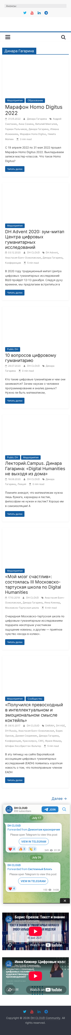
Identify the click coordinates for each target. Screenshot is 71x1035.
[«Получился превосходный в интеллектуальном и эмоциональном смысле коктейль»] (35, 658)
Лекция (22, 484)
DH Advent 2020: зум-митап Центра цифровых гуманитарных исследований (34, 239)
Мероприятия (15, 100)
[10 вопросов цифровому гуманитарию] (35, 309)
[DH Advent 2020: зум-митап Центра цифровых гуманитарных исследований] (35, 185)
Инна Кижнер (52, 602)
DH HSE (60, 725)
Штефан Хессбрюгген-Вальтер (23, 745)
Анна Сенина (26, 123)
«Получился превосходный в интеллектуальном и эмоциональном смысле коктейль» (34, 712)
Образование (35, 100)
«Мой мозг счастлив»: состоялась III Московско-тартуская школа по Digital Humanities (33, 584)
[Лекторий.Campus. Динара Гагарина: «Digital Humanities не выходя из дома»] (35, 417)
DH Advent (52, 252)
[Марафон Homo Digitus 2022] (35, 60)
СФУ (40, 740)
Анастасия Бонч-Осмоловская (23, 257)
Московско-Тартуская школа (22, 607)
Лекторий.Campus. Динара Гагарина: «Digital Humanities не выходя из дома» (35, 468)
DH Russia (11, 730)
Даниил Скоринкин (26, 735)
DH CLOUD (33, 252)
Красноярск (29, 740)
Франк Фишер (53, 740)
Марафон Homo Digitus (33, 134)
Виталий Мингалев (46, 123)
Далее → (59, 798)
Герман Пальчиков (16, 129)
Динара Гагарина (37, 118)
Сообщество (35, 698)
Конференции (13, 262)
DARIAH (49, 725)
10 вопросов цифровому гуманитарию (30, 358)
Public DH (12, 349)
